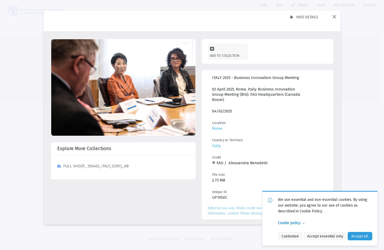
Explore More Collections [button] (84, 148)
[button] (334, 17)
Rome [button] (217, 128)
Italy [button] (216, 145)
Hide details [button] (307, 17)
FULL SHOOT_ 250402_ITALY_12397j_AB (96, 166)
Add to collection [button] (224, 56)
